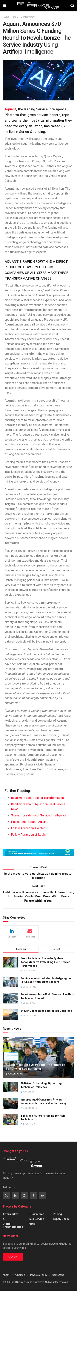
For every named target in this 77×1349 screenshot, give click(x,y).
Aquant (10, 109)
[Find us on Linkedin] (15, 1195)
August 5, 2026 (29, 1092)
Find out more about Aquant (29, 822)
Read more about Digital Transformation (37, 798)
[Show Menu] (4, 5)
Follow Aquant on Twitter (28, 828)
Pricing (57, 1214)
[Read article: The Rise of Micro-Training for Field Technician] (10, 1119)
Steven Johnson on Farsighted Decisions (46, 1010)
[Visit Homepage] (38, 5)
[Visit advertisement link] (38, 852)
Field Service (36, 1218)
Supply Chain (61, 1218)
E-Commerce (36, 1214)
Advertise (20, 1274)
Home (6, 17)
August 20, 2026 (15, 1074)
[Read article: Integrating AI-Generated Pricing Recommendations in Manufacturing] (10, 1103)
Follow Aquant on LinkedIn (28, 834)
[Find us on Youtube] (42, 1195)
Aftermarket (10, 1214)
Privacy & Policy (38, 1274)
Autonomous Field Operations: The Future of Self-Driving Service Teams (35, 1067)
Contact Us (58, 1274)
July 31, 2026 (28, 1124)
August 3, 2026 (29, 1108)
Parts (31, 1223)
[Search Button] (72, 5)
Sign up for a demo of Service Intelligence (39, 815)
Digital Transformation (23, 17)
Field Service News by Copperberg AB (29, 1282)
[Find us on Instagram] (24, 1195)
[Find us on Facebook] (33, 1195)
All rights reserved (58, 1282)
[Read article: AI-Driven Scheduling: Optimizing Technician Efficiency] (10, 1087)
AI (4, 1218)
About (6, 1274)
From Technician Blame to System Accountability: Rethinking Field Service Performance (45, 962)
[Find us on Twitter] (6, 1195)
